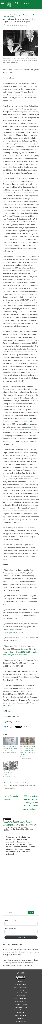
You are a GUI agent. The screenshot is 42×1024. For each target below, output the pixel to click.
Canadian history (29, 15)
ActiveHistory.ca (16, 15)
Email (10, 928)
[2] (35, 144)
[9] (24, 381)
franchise (7, 788)
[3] (13, 216)
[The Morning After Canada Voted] (10, 765)
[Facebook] (20, 973)
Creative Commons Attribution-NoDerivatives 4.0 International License (18, 822)
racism (12, 788)
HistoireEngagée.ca (25, 965)
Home (5, 15)
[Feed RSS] (24, 973)
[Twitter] (18, 973)
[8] (9, 366)
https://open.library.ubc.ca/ (13, 632)
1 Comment (24, 25)
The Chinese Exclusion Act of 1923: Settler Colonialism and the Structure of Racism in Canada (27, 750)
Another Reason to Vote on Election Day (10, 747)
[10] (30, 421)
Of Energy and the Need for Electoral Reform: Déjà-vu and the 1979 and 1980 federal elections (30, 802)
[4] (36, 233)
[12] (19, 522)
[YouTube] (22, 973)
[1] (8, 126)
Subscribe (21, 937)
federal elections (30, 785)
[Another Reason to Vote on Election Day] (10, 741)
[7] (8, 317)
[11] (15, 444)
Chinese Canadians (18, 785)
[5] (14, 251)
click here (21, 963)
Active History (22, 3)
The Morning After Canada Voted (9, 771)
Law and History (9, 16)
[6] (22, 300)
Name (10, 921)
